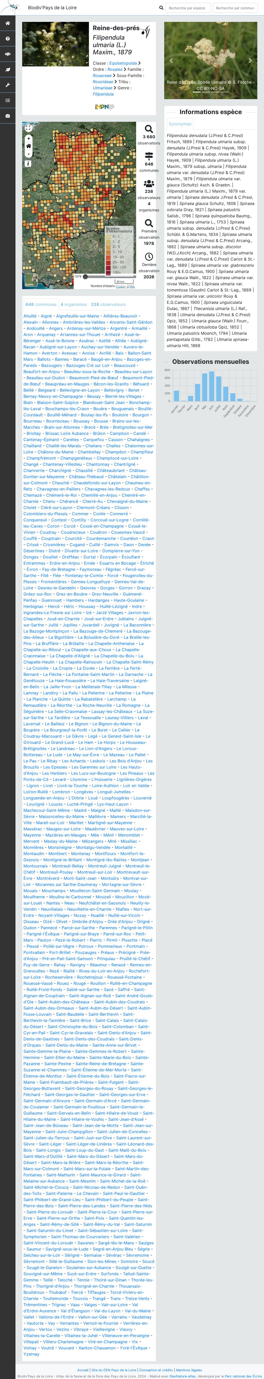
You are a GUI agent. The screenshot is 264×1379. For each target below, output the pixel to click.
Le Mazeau (114, 754)
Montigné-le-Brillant (62, 859)
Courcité (73, 538)
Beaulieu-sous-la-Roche (87, 371)
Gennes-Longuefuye (90, 581)
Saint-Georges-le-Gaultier (70, 1094)
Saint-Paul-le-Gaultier (124, 1193)
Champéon (115, 451)
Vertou (45, 1329)
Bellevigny (114, 390)
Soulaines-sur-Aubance (88, 1267)
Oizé (47, 921)
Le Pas (29, 760)
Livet (48, 785)
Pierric (96, 940)
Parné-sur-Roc (117, 933)
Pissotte (129, 940)
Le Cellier (121, 729)
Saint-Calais (107, 1020)
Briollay (34, 433)
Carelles (71, 439)
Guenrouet (52, 600)
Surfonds (110, 1273)
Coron (53, 526)
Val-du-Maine (138, 1310)
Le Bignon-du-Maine (112, 723)
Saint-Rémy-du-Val (101, 1224)
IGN (132, 287)
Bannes (62, 359)
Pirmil (111, 940)
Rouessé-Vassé (38, 983)
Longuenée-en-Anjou (43, 797)
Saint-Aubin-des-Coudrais (119, 1001)
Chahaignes (138, 439)
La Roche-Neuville (94, 705)
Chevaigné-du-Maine (127, 501)
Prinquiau (106, 958)
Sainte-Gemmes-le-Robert (101, 1051)
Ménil (108, 835)
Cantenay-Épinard (41, 439)
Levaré (59, 779)
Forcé (113, 575)
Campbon (119, 433)
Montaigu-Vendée (93, 847)
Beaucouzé (124, 365)
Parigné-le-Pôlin (137, 927)
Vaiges (90, 1304)
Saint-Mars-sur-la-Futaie (87, 1168)
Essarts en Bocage (118, 563)
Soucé (148, 1261)
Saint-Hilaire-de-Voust (116, 1113)
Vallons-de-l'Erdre (56, 1317)
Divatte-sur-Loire (81, 550)
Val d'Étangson (75, 1310)
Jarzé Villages (109, 612)
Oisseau (31, 921)
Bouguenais (122, 408)
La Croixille (37, 668)
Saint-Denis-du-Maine (66, 1045)
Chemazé (32, 495)
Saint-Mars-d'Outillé (42, 1156)
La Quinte (61, 699)
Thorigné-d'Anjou (52, 1286)
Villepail (31, 1341)
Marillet (76, 822)
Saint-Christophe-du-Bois (72, 1026)
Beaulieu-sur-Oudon (46, 377)
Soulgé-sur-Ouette (133, 1267)
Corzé (70, 526)
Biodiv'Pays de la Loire (52, 7)
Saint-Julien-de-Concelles (122, 1131)
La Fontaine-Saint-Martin (90, 674)
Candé (139, 433)
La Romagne (128, 705)
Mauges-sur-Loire (63, 828)
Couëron (98, 532)
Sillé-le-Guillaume (66, 1261)
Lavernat (31, 723)
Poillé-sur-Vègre (58, 946)
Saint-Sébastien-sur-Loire (103, 1230)
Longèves (83, 791)
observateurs (108, 304)
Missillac (129, 841)
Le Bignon (78, 723)
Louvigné (35, 804)
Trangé (99, 1298)
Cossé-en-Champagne (102, 526)
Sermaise (93, 1255)
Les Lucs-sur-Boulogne (93, 773)
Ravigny (78, 964)
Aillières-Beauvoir (120, 315)
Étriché (147, 563)
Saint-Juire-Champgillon (69, 1131)
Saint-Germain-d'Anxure (46, 1100)
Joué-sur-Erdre (98, 618)
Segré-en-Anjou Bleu (113, 1249)
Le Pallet (137, 754)
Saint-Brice (80, 1020)
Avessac (70, 353)
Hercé (54, 606)
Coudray (48, 532)
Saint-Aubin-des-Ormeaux (48, 1008)
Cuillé (94, 544)
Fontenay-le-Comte (84, 575)
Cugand (77, 544)
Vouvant (66, 1347)
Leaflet (120, 287)
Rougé (79, 983)
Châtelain (117, 476)
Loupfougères (115, 797)
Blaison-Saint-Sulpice (58, 402)
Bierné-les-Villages (123, 396)
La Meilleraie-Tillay (94, 686)
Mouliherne (34, 896)
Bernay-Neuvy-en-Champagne (53, 396)
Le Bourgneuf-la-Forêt (65, 729)
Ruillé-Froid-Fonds (44, 989)
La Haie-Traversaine (109, 680)
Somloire (129, 1261)
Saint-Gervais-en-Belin (69, 1113)
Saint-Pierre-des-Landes (81, 1205)
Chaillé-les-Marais (63, 445)
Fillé (44, 575)
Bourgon (141, 414)
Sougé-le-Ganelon (44, 1267)
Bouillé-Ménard (62, 414)
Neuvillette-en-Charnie (89, 909)
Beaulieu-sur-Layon (133, 371)
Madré (80, 810)
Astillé (105, 340)
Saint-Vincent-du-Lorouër (48, 1242)
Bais (119, 353)
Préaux (107, 952)
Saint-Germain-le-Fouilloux (79, 1106)
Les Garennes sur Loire (94, 767)
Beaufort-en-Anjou (41, 371)
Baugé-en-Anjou (106, 359)
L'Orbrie (76, 797)
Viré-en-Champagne (107, 1341)
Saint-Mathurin (60, 1174)
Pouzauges (85, 952)
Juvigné (111, 624)
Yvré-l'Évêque (133, 1347)
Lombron (61, 791)
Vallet (28, 1317)
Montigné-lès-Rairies (106, 859)
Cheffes (142, 489)
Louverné (143, 797)
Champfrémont (41, 458)
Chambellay (89, 451)
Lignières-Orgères (134, 779)
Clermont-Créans (93, 507)
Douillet (50, 556)
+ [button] (28, 138)
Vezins (62, 1329)
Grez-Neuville (105, 594)
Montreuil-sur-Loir (94, 872)
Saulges (146, 1242)
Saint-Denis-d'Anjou (116, 1032)
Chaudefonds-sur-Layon (97, 482)
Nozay (80, 915)
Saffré (124, 989)
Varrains (119, 1317)
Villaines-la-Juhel (81, 1335)
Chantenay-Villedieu (62, 464)
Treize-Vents (137, 1298)
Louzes (56, 804)
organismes (74, 304)
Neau (69, 903)
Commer (80, 513)
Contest (59, 519)
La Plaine (144, 692)
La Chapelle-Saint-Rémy (130, 662)
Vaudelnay (141, 1317)
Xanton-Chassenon (97, 1347)
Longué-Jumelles (114, 791)
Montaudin (33, 853)
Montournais (35, 865)
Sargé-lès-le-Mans (116, 1242)
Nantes (53, 903)
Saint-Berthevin (103, 1014)
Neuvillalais (52, 909)
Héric (69, 606)
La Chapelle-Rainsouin (80, 662)
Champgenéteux (76, 458)
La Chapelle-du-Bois (114, 655)
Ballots (44, 359)
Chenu (49, 501)
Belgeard (46, 390)
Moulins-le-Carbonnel (70, 896)
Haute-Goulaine (129, 600)
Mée (95, 835)
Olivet (62, 921)
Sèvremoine (137, 1255)
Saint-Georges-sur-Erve (122, 1094)
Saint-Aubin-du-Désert (101, 1008)
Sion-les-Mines (101, 1261)
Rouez (63, 983)
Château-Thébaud (86, 476)
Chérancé (69, 501)
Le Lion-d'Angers (95, 748)
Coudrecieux (73, 532)
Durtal (90, 556)
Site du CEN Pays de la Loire (114, 1370)
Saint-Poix (94, 1218)
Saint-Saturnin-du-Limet (50, 1230)
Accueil (82, 1370)
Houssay (87, 606)
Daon (128, 544)
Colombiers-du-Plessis (45, 513)
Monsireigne (60, 847)
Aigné (46, 315)
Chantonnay (98, 464)
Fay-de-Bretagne (58, 569)
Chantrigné (124, 464)
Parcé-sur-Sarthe (78, 927)
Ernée (89, 563)
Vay (51, 1323)
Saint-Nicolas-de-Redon (96, 1187)
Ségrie (143, 1249)
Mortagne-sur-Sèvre (121, 884)
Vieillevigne (104, 1329)
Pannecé (49, 927)
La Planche (37, 699)
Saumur (34, 1249)
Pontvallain (34, 952)
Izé (89, 612)
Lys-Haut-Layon (112, 804)
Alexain (30, 322)
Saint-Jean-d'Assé (126, 1119)
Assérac (86, 340)
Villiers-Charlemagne (63, 1341)
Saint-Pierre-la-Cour (97, 1211)
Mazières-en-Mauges (65, 835)
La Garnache (131, 674)
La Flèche (52, 674)
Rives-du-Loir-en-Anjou (102, 970)
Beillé (28, 390)
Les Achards (74, 760)
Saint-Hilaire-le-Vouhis (82, 1119)
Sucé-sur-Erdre (81, 1273)
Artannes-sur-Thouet (80, 334)
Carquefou (93, 439)
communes (41, 304)
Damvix (111, 544)
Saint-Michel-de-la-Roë (122, 1181)
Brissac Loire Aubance (67, 433)
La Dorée (86, 668)
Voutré (47, 1347)
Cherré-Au (92, 501)
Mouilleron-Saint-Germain (95, 890)
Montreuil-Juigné (104, 865)
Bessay (94, 396)
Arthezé (112, 334)
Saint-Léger (50, 1144)
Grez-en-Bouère (71, 594)
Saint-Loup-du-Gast (84, 1150)
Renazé (118, 964)
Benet (133, 390)
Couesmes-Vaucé (128, 532)
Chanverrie (34, 470)
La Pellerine (93, 692)
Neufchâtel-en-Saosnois (102, 903)
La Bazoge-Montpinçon (46, 631)
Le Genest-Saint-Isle (121, 736)
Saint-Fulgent (111, 1082)
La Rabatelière (89, 699)
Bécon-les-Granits (111, 383)
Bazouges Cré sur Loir (88, 365)
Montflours (105, 853)
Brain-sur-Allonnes (62, 427)
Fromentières (54, 581)
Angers (56, 328)
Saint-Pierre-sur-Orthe (58, 1218)
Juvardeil (91, 624)
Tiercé (77, 1292)
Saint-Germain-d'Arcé (96, 1100)
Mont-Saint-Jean (80, 878)
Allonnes (50, 322)
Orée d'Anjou (120, 921)
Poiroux (86, 946)
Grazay (144, 587)
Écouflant (131, 556)
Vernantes (69, 1323)
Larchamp (117, 699)
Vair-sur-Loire (114, 1304)
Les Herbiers (54, 773)
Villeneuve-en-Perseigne (125, 1335)
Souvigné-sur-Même (43, 1273)
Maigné (98, 810)
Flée (57, 575)
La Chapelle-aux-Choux (88, 649)
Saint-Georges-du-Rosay (89, 1088)
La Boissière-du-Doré (98, 637)
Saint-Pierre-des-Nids (131, 1205)
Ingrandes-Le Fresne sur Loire (52, 612)
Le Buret (100, 729)
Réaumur (98, 964)
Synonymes (180, 123)
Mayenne (32, 835)
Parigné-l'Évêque (43, 933)
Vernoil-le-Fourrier (101, 1323)
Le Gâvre (75, 736)
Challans (93, 445)
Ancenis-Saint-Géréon (131, 322)
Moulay (131, 890)
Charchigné (60, 470)
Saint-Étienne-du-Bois (88, 1076)
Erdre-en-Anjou (65, 563)
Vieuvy (126, 1329)
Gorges (107, 587)
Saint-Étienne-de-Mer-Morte (99, 1069)
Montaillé (124, 847)
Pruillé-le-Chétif (135, 958)
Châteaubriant (111, 470)
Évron (32, 569)
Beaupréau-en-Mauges (67, 383)
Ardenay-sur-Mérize (86, 328)
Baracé (80, 359)
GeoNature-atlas (183, 1376)
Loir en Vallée (136, 785)
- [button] (28, 154)
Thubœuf (58, 1292)
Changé (30, 464)
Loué (93, 797)
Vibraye (80, 1329)
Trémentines (35, 1304)
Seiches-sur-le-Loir (41, 1255)
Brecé (89, 427)
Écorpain (108, 556)
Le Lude (54, 754)
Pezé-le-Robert (70, 940)
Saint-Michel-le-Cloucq (46, 1187)
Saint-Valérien (126, 1236)
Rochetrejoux (90, 977)
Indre (137, 606)
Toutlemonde (55, 1298)
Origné (143, 921)
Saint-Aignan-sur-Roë (90, 995)
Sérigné (72, 1255)
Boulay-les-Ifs (94, 414)
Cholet (29, 507)
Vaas (75, 1304)
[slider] (85, 276)
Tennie (83, 1279)
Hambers (75, 600)
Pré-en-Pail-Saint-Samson (67, 958)
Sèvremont (34, 1261)
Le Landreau (63, 748)
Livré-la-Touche (72, 785)
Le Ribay (49, 760)
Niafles (122, 909)
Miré (112, 841)
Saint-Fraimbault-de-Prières (66, 1082)
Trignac (59, 1304)
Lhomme (78, 779)
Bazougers (51, 365)
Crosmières (54, 544)
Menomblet (129, 835)
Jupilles (70, 624)
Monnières (33, 847)
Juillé (53, 624)
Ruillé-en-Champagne (131, 983)
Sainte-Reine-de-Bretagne (101, 1063)
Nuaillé (97, 915)
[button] (28, 146)
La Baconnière (137, 624)
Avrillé (105, 353)
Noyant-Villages (53, 915)
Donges (30, 556)
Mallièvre (97, 816)
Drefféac (70, 556)
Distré (54, 550)
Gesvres (88, 587)
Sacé (108, 989)
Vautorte (35, 1323)
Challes (113, 445)
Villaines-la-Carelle (41, 1335)
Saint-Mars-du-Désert (88, 1156)
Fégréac (113, 569)
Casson (115, 439)
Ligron (33, 785)
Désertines (33, 550)
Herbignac (33, 606)
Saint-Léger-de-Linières (89, 1144)
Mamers (118, 816)
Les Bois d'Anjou (126, 760)
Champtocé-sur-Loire (117, 458)
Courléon (129, 538)
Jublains (126, 618)
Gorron (126, 587)
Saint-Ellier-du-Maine (64, 1057)
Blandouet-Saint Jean (104, 402)
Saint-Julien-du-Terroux (46, 1137)
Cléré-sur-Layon (56, 507)
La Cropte (62, 668)
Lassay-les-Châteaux (112, 711)
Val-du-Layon (107, 1310)
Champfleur (142, 451)
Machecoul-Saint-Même (46, 810)
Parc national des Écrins (243, 1376)
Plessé (33, 946)
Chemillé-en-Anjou (99, 495)
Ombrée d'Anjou (87, 921)
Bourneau (32, 421)
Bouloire (120, 414)
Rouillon (98, 983)
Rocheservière (59, 977)
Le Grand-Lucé (59, 742)
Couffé (30, 538)
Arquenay (46, 334)
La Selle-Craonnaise (67, 711)
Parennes (108, 927)
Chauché (60, 482)
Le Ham (85, 742)
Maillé (115, 810)
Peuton (44, 940)
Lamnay (31, 692)
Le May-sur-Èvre (83, 754)
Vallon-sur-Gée (92, 1317)
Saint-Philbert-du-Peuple (109, 1199)
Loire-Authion (105, 785)
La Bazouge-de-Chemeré (97, 631)
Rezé (54, 970)
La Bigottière (60, 637)
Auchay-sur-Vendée (100, 346)
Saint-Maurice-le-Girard (102, 1174)
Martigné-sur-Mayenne (110, 822)
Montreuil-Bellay (68, 865)
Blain (28, 402)
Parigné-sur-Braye (81, 933)
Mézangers (92, 841)
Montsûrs (110, 878)
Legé (92, 736)
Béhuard (141, 383)
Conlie (99, 513)
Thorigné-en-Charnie (94, 1286)
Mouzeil (103, 896)
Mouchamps (53, 890)
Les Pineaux (131, 773)
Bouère (100, 408)
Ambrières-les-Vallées (84, 322)
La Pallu (70, 692)
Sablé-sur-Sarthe (83, 989)
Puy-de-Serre (36, 964)
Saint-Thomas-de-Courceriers (80, 1236)
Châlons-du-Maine (55, 451)
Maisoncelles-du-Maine (61, 816)
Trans (115, 1298)
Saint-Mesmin (82, 1181)
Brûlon (99, 433)
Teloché (64, 1279)
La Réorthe (61, 705)
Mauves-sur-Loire (127, 828)
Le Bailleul (54, 723)
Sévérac (114, 1255)
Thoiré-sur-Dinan (110, 1279)
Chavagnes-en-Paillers (58, 489)
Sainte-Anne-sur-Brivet (114, 1045)
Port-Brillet (60, 952)
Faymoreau (90, 569)
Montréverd (48, 878)
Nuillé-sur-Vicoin (124, 915)
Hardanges (98, 600)
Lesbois (97, 760)
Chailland (32, 445)
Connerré (119, 513)
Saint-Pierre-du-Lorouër (50, 1211)
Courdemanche (101, 538)
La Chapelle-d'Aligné (70, 655)
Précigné (127, 952)
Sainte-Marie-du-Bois (110, 1057)
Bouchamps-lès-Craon (67, 408)
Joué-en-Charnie (63, 618)
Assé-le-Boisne (60, 340)
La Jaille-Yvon (57, 686)
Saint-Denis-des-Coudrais (89, 1038)
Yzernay (31, 1354)
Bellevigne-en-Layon (80, 390)
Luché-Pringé (80, 804)
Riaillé (69, 970)
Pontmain (136, 946)
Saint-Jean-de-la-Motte (95, 1125)
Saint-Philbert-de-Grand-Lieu (51, 1199)
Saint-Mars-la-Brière (60, 1162)
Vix (135, 1341)
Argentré (118, 328)
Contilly (78, 519)
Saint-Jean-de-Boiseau (45, 1125)
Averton (49, 353)
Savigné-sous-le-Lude (67, 1249)
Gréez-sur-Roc (37, 594)
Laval (143, 717)
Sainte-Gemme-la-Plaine (47, 1051)
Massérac (32, 828)
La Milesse (126, 686)
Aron (28, 334)
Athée (120, 340)
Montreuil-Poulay (56, 872)
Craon (148, 538)
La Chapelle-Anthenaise (111, 643)
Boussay (81, 421)
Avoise (88, 353)
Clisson (121, 507)
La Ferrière (109, 668)
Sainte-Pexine (57, 1063)
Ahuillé (29, 315)
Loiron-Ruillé (35, 791)
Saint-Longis (48, 1150)
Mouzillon (124, 896)
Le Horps (107, 742)
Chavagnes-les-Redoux (107, 489)
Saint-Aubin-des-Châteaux (64, 1001)
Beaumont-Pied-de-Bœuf (93, 377)
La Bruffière (47, 643)
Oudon (29, 927)
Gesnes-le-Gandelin (57, 587)
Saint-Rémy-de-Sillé (59, 1224)
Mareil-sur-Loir (50, 822)
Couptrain (51, 538)
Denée (144, 544)
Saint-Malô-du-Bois (127, 1150)
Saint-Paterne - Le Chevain (72, 1193)
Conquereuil (35, 519)
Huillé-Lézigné (114, 606)
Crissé (33, 544)
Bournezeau (57, 421)
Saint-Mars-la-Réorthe (106, 1162)
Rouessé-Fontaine (124, 977)
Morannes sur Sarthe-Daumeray (66, 884)
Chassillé (84, 470)
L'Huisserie (102, 779)
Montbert (57, 853)
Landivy (50, 692)
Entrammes (34, 563)
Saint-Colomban (118, 1026)
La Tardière (59, 717)
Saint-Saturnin (138, 1224)
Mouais (30, 890)
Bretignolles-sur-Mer (133, 427)
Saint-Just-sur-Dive (93, 1137)
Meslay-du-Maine (61, 841)
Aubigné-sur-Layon (58, 346)
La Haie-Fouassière (67, 680)
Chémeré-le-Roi (61, 495)
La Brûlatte (73, 643)
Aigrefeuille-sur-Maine (77, 315)
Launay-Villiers (119, 717)
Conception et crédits (156, 1370)
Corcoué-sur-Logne (109, 519)
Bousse (101, 421)
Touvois (80, 1298)
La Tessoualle (88, 717)
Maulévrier (95, 828)
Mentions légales (189, 1370)
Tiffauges (96, 1292)
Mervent (31, 841)
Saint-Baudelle (70, 1014)
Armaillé (139, 328)
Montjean (140, 859)
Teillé (48, 1279)
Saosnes (86, 1242)
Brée (104, 427)
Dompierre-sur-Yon (120, 550)
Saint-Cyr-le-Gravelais (71, 1032)
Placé (147, 940)
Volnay (30, 1347)
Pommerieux (110, 946)
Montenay (80, 853)
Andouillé (36, 328)
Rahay (60, 964)
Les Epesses (55, 767)
